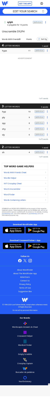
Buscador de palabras (25, 372)
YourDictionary (25, 381)
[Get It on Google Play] (36, 230)
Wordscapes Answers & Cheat (25, 327)
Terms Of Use (25, 288)
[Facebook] (20, 261)
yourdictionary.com (7, 213)
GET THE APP (25, 3)
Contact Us (25, 280)
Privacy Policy (25, 284)
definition (38, 22)
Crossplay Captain (25, 363)
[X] (25, 261)
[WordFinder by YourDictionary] (5, 3)
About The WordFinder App (25, 273)
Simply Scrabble (25, 354)
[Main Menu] (47, 3)
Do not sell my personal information (25, 310)
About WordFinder (25, 270)
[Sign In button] (41, 3)
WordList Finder (25, 345)
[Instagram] (30, 261)
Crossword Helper (25, 336)
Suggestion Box (25, 291)
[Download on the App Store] (13, 230)
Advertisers (25, 277)
